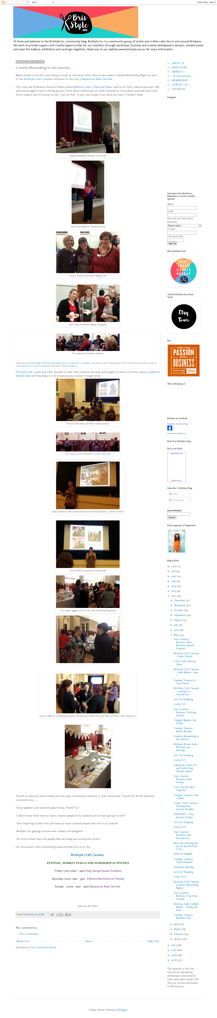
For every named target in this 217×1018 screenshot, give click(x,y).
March (178, 929)
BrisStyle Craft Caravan (38, 79)
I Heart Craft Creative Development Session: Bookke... (185, 806)
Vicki (50, 371)
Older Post (153, 941)
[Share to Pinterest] (69, 914)
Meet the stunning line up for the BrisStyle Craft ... (186, 846)
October (179, 610)
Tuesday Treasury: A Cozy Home (185, 682)
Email (170, 211)
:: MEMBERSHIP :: (179, 80)
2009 (174, 955)
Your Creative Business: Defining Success (185, 712)
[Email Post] (51, 914)
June (176, 630)
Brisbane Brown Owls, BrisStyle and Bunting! (186, 747)
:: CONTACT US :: (179, 84)
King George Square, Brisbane (103, 870)
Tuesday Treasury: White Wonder (183, 730)
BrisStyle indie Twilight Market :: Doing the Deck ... (186, 906)
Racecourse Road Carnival (105, 886)
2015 (173, 581)
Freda (96, 86)
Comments (177, 500)
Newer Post (23, 941)
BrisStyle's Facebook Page (177, 424)
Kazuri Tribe (100, 454)
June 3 (93, 79)
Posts (174, 494)
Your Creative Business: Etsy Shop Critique (185, 895)
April (177, 924)
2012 (174, 595)
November (180, 605)
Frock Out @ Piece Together (184, 789)
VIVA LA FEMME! (183, 854)
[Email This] (57, 914)
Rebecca (78, 86)
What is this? (177, 480)
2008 (174, 960)
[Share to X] (63, 914)
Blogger (123, 1009)
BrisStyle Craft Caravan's (30, 366)
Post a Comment (29, 933)
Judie (38, 371)
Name (170, 204)
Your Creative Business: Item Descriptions (183, 835)
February (179, 934)
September (180, 615)
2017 (173, 571)
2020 (174, 566)
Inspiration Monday (184, 867)
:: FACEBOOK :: (178, 89)
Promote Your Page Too (176, 433)
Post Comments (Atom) (43, 947)
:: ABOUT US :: (178, 63)
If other (171, 228)
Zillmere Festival (69, 366)
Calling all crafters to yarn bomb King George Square (185, 768)
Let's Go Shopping (183, 699)
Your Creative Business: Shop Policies (183, 779)
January (178, 938)
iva (121, 878)
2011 (173, 945)
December (180, 600)
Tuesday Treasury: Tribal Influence (183, 861)
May (177, 634)
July (176, 624)
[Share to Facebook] (66, 914)
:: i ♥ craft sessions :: (181, 76)
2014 (174, 586)
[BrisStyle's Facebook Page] (169, 429)
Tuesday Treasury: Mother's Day (183, 916)
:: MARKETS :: (177, 71)
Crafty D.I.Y (180, 704)
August (178, 620)
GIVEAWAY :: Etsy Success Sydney (183, 816)
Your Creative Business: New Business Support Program (184, 644)
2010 (174, 950)
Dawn (109, 86)
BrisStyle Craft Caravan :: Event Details (186, 655)
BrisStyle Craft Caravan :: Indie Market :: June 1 (186, 672)
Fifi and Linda (24, 371)
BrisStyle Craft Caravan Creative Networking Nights (186, 884)
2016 (174, 576)
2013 (174, 591)
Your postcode (175, 236)
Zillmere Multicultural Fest (103, 878)
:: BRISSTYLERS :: (179, 67)
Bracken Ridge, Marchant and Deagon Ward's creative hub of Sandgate (59, 363)
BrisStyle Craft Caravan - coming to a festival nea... (186, 691)
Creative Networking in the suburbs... (186, 738)
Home (88, 941)
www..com (177, 453)
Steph (87, 86)
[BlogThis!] (60, 914)
